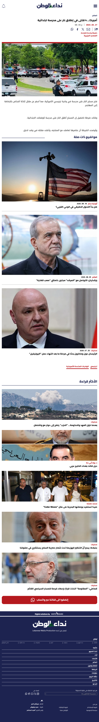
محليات (65, 643)
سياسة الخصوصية (91, 710)
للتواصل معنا (64, 710)
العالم (94, 15)
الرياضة (94, 669)
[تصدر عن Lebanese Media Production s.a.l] (49, 623)
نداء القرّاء (22, 643)
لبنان (95, 639)
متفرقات (37, 643)
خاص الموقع (5, 643)
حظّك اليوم (93, 677)
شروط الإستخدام (92, 707)
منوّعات (94, 673)
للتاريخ (94, 680)
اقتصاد (94, 659)
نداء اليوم (80, 643)
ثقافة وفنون (92, 666)
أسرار (51, 643)
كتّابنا (95, 648)
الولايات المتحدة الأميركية (77, 366)
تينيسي (93, 366)
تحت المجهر (93, 651)
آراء (96, 655)
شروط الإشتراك (63, 707)
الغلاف (95, 643)
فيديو (95, 684)
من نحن (95, 704)
